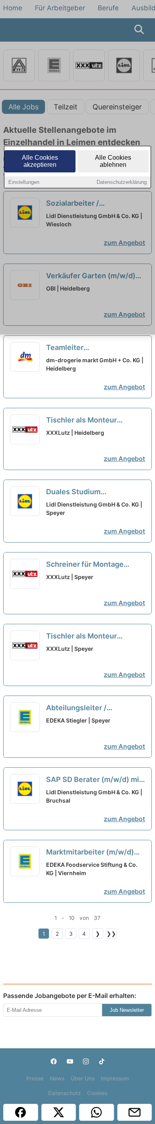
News (57, 1078)
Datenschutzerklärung (122, 182)
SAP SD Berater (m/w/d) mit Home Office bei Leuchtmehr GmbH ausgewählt (95, 780)
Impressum (115, 1078)
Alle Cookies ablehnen (113, 161)
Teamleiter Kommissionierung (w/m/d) (93, 348)
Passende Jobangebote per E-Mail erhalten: (69, 996)
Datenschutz (64, 1093)
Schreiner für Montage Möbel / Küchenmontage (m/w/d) (88, 565)
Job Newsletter (127, 1010)
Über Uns (83, 1078)
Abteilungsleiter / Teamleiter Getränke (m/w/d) (81, 708)
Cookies (97, 1093)
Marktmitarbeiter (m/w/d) (90, 852)
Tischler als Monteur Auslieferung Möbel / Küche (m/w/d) (93, 420)
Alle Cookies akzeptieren (40, 161)
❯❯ (111, 934)
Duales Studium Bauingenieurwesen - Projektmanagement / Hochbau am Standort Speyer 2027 (83, 492)
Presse (35, 1078)
